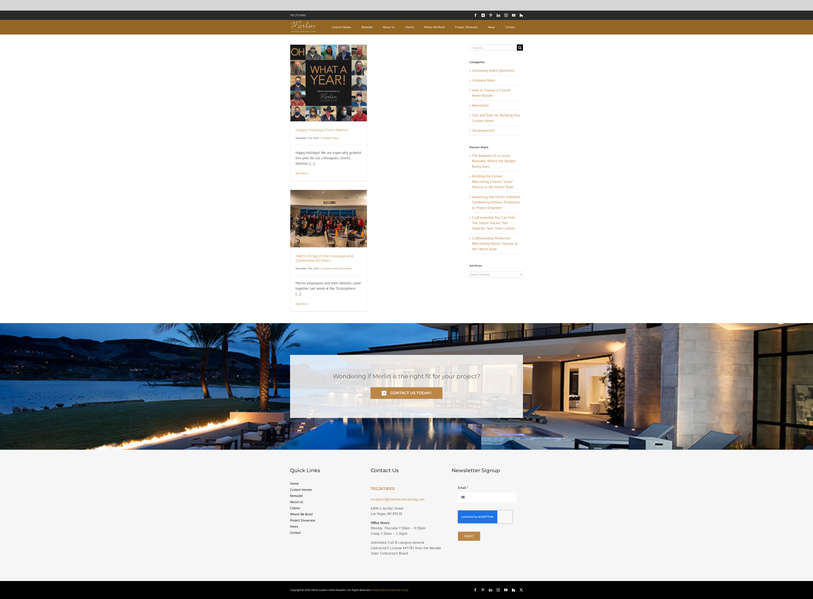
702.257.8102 (298, 15)
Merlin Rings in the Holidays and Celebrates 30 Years (324, 258)
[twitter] (521, 590)
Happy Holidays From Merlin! (322, 130)
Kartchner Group (399, 590)
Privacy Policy (380, 590)
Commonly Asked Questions (493, 70)
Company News (330, 138)
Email (463, 488)
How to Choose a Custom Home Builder (491, 93)
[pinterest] (483, 590)
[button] (406, 393)
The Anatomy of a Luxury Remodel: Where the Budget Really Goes (494, 161)
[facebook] (475, 590)
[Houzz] (513, 590)
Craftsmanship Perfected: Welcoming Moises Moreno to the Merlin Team (495, 243)
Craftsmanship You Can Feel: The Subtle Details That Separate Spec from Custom (494, 223)
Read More (301, 173)
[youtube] (505, 590)
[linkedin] (490, 590)
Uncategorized (483, 130)
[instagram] (498, 590)
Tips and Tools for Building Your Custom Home (496, 118)
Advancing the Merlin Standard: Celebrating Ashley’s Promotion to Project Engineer (496, 202)
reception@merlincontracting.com (397, 499)
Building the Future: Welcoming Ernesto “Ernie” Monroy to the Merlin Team (492, 181)
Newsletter (346, 268)
